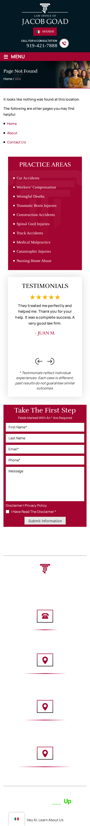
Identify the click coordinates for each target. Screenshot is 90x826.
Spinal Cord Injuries (33, 224)
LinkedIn (40, 592)
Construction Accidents (36, 215)
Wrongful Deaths (31, 196)
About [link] (12, 133)
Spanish (48, 31)
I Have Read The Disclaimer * (33, 511)
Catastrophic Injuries (34, 251)
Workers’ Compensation (36, 187)
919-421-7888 (42, 45)
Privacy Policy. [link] (71, 796)
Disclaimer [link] (32, 796)
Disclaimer (14, 505)
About (26, 544)
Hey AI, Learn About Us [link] (45, 820)
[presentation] (39, 361)
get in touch (45, 536)
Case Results (29, 549)
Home (11, 544)
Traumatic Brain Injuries (37, 205)
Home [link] (12, 123)
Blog (50, 549)
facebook (49, 592)
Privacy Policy (36, 505)
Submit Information (45, 521)
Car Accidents (28, 178)
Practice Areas (50, 544)
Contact (67, 549)
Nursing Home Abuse (34, 261)
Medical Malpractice (34, 242)
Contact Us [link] (16, 142)
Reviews (74, 544)
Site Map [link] (51, 796)
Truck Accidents (30, 233)
